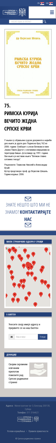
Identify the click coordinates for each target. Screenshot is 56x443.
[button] (28, 274)
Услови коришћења (16, 431)
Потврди (43, 336)
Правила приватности (38, 431)
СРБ (38, 3)
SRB (47, 3)
